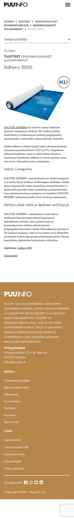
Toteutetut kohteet (17, 380)
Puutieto (10, 415)
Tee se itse (11, 422)
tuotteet (24, 21)
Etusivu (9, 21)
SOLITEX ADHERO (15, 127)
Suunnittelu (12, 401)
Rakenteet (11, 394)
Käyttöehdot (12, 440)
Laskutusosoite (14, 454)
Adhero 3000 (25, 248)
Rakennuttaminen (16, 387)
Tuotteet (10, 408)
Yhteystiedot (11, 256)
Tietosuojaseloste (16, 447)
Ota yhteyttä (12, 461)
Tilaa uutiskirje (14, 468)
